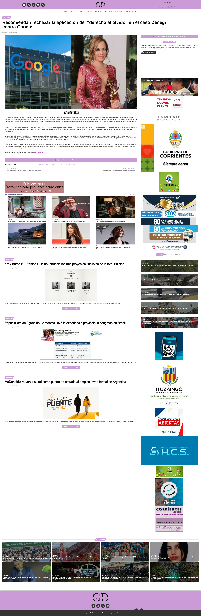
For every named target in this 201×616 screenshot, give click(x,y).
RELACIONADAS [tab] (176, 255)
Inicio (66, 11)
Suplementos (98, 11)
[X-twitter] (29, 5)
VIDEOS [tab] (166, 255)
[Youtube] (38, 5)
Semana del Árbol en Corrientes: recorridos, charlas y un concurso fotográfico (168, 266)
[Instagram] (33, 5)
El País (81, 11)
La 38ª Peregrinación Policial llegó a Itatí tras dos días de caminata (165, 308)
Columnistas (118, 11)
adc (39, 164)
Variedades (108, 11)
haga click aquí (38, 153)
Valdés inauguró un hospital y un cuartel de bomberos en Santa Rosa (27, 558)
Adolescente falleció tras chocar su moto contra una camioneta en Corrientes (168, 280)
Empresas (6, 17)
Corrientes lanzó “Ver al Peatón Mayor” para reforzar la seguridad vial (166, 294)
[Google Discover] (43, 5)
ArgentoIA (115, 613)
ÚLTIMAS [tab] (160, 255)
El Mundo (89, 11)
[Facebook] (24, 5)
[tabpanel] (169, 293)
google (59, 164)
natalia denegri (69, 164)
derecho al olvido (48, 164)
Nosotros (127, 11)
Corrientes (73, 11)
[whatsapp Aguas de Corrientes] (169, 359)
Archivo (134, 11)
